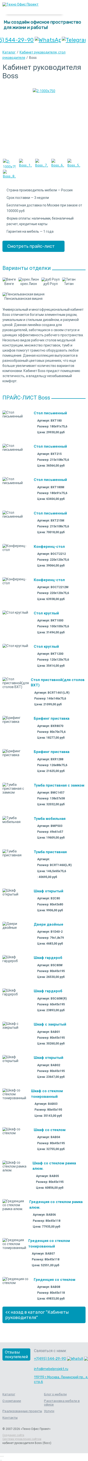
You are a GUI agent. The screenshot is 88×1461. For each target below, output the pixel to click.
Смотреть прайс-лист (31, 246)
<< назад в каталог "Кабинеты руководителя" (37, 1315)
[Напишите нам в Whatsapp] (48, 40)
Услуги (49, 1411)
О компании (11, 1401)
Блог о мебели (55, 1394)
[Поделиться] (1, 1456)
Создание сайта (13, 1435)
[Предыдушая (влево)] (0, 1460)
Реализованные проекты (22, 1411)
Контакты (10, 1417)
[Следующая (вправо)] (1, 1460)
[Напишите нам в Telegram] (74, 40)
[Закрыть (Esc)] (0, 1456)
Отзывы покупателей (16, 1354)
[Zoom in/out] (3, 1456)
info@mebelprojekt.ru (51, 1369)
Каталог (9, 52)
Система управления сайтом (21, 1439)
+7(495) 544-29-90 (50, 1359)
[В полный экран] (2, 1456)
